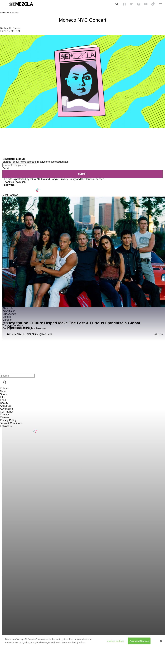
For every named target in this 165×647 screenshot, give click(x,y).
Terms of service (95, 179)
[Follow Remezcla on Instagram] (138, 4)
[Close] (161, 641)
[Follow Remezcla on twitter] (131, 4)
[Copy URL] (7, 146)
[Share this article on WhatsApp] (4, 137)
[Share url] (3, 153)
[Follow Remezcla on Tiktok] (37, 187)
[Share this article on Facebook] (12, 137)
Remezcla (4, 12)
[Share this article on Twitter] (20, 137)
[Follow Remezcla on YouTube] (146, 4)
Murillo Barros (12, 28)
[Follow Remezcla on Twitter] (14, 187)
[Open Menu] (160, 4)
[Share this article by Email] (27, 137)
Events (15, 12)
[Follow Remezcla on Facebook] (124, 4)
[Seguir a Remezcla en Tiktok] (153, 4)
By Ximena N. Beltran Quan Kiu (29, 334)
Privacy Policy (67, 179)
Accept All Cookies (139, 641)
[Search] (117, 4)
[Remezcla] (21, 4)
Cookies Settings (115, 641)
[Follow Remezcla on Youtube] (30, 187)
